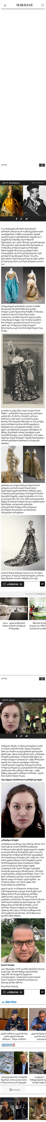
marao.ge (12, 700)
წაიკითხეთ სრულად (9, 986)
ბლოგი (4, 165)
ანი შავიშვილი (14, 183)
